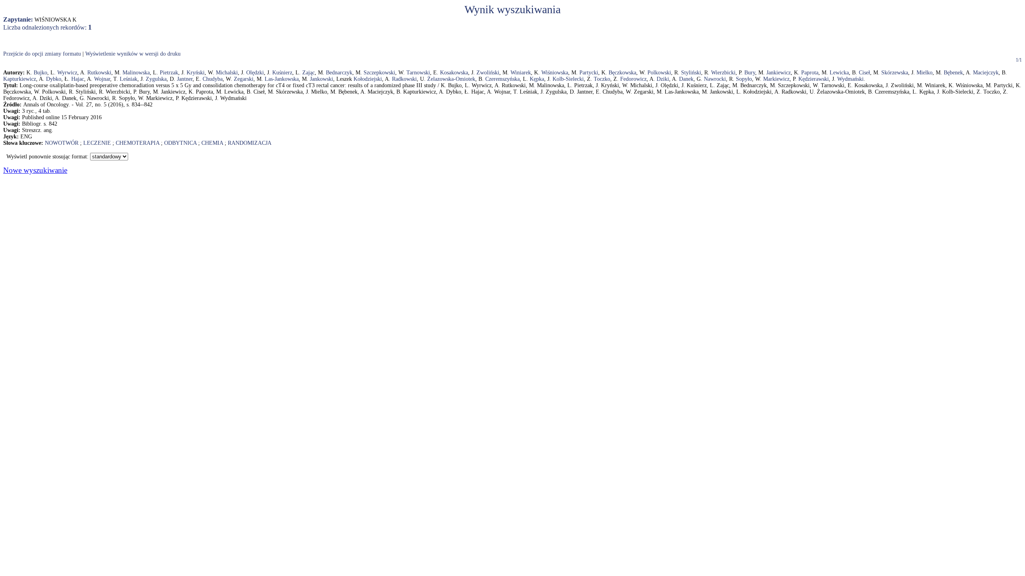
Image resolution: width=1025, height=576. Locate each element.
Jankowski (321, 79)
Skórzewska (894, 73)
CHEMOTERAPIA (137, 143)
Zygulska (156, 79)
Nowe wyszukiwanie (35, 170)
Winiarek (520, 73)
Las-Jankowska (282, 79)
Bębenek (953, 73)
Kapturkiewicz (19, 79)
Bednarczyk (339, 73)
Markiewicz (776, 79)
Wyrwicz (67, 73)
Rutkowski (99, 73)
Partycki (588, 73)
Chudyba (213, 79)
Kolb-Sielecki (568, 79)
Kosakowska (454, 73)
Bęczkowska (622, 73)
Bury (749, 73)
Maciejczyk (986, 73)
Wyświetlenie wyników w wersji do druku (133, 54)
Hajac (77, 79)
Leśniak (128, 79)
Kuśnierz (282, 73)
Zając (308, 73)
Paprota (809, 73)
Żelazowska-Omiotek (451, 79)
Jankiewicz (778, 73)
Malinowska (136, 73)
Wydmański (850, 79)
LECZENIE (97, 143)
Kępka (537, 79)
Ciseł (864, 73)
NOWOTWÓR (61, 143)
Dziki (663, 79)
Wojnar (102, 79)
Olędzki (255, 73)
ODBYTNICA (180, 143)
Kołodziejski (368, 79)
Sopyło (744, 79)
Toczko (602, 79)
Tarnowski (418, 73)
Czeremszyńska (502, 79)
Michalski (227, 73)
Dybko (53, 79)
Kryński (196, 73)
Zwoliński (487, 73)
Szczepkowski (379, 73)
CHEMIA (212, 143)
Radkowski (404, 79)
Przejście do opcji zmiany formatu (42, 54)
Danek (686, 79)
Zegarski (243, 79)
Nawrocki (715, 79)
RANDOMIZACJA (249, 143)
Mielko (924, 73)
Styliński (691, 73)
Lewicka (839, 73)
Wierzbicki (723, 73)
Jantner (185, 79)
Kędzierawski (813, 79)
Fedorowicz (633, 79)
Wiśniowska (554, 73)
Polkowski (659, 73)
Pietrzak (169, 73)
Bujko (40, 73)
